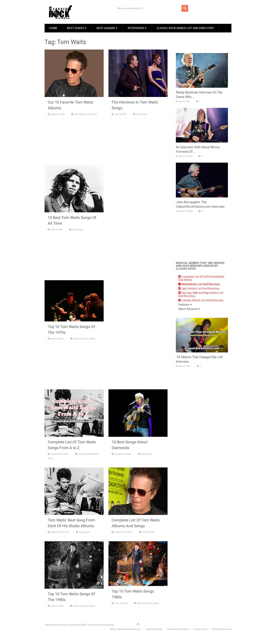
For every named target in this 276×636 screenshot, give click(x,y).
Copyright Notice (154, 629)
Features (184, 304)
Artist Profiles (148, 532)
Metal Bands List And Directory (200, 284)
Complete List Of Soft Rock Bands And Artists (201, 278)
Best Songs (76, 28)
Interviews (136, 28)
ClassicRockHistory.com (56, 625)
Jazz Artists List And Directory (200, 288)
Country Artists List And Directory (202, 300)
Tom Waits (92, 114)
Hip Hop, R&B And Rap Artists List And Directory (200, 294)
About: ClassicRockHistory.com (125, 629)
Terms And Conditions (178, 629)
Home (53, 28)
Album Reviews (188, 309)
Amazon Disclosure (221, 629)
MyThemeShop (106, 625)
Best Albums (106, 28)
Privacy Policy (200, 629)
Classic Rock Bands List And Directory (185, 28)
